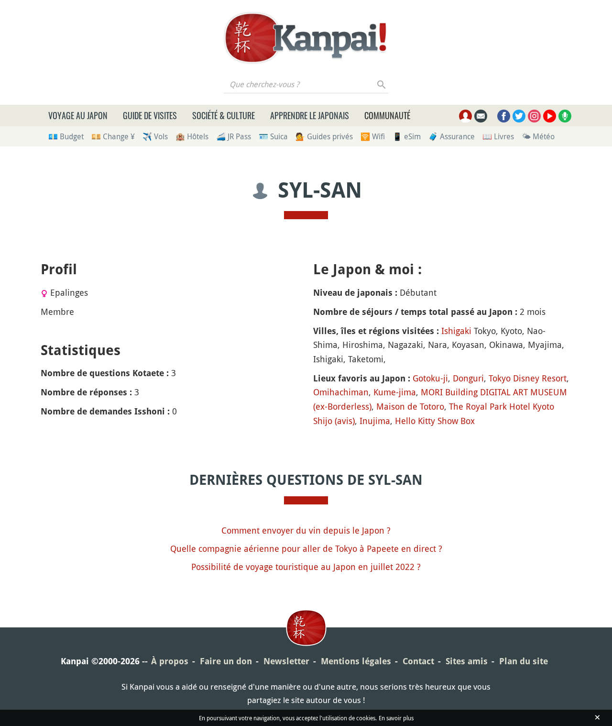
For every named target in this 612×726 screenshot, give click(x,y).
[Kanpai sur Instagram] (534, 116)
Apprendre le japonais (309, 115)
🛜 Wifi (373, 136)
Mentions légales (356, 661)
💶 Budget (66, 136)
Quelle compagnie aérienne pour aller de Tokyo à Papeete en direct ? (306, 548)
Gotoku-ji (430, 378)
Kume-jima (394, 392)
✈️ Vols (155, 136)
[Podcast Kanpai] (564, 116)
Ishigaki (456, 330)
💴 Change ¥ (113, 136)
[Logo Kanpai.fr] (306, 37)
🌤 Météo (538, 136)
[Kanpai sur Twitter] (519, 116)
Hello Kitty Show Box (435, 420)
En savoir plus (396, 718)
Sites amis (467, 661)
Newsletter (286, 661)
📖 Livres (498, 136)
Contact (418, 661)
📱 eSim (407, 136)
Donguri (468, 378)
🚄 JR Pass (233, 136)
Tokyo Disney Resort (528, 378)
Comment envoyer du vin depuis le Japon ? (306, 530)
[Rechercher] (381, 84)
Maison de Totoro (410, 406)
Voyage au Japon (78, 115)
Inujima (375, 420)
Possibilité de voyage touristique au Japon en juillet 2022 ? (306, 566)
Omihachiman (341, 392)
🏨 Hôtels (191, 136)
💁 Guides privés (324, 136)
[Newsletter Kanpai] (480, 116)
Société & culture (223, 115)
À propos (169, 661)
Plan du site (523, 661)
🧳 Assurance (451, 136)
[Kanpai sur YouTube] (549, 116)
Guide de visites (150, 115)
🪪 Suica (273, 136)
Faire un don (226, 661)
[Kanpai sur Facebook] (503, 116)
